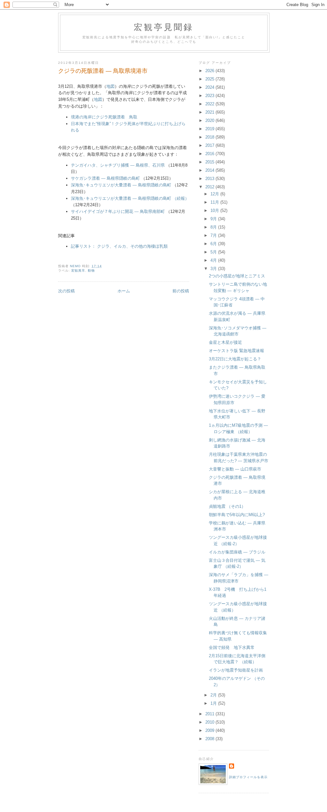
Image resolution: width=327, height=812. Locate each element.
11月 (215, 202)
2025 (210, 79)
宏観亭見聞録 (164, 26)
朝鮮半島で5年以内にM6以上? (237, 514)
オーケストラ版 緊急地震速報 (236, 350)
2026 (210, 70)
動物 (91, 270)
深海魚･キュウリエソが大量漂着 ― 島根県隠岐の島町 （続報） (130, 198)
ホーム (124, 291)
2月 (214, 695)
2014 (210, 170)
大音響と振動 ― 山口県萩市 (235, 469)
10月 (215, 210)
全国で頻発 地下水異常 (232, 647)
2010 (210, 722)
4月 (214, 260)
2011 (210, 713)
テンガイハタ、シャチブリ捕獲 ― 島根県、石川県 (118, 165)
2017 (210, 145)
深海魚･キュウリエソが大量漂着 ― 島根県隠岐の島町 (121, 185)
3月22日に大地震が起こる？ (235, 359)
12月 (215, 194)
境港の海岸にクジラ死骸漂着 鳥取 (104, 117)
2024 (210, 87)
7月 (214, 235)
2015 (210, 162)
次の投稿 (66, 291)
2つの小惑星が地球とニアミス (237, 276)
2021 (210, 112)
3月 (214, 268)
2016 (210, 153)
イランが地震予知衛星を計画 (236, 670)
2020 (210, 120)
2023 (210, 95)
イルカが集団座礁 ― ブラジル (237, 552)
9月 (214, 218)
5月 (214, 252)
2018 (210, 137)
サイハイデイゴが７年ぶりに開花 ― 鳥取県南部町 (118, 211)
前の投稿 (180, 291)
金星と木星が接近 (225, 342)
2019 (210, 128)
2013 (210, 178)
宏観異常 (78, 270)
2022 (210, 104)
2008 (210, 738)
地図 (110, 86)
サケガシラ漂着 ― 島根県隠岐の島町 (105, 178)
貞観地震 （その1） (227, 506)
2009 (210, 730)
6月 (214, 243)
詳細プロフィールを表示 (248, 777)
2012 (210, 186)
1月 (214, 703)
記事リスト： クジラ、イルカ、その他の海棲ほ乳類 (119, 246)
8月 (214, 227)
